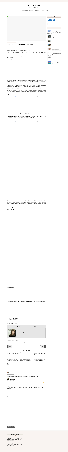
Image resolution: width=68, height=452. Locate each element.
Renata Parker (15, 46)
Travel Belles (34, 5)
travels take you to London (15, 52)
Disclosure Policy (26, 1)
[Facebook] (49, 20)
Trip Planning (37, 10)
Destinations (31, 10)
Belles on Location (11, 42)
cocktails (19, 90)
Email (8, 401)
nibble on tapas (37, 203)
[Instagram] (51, 20)
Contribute (13, 1)
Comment (9, 410)
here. (29, 50)
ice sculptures (13, 117)
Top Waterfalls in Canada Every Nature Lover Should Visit (25, 360)
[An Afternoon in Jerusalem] (9, 346)
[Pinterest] (54, 20)
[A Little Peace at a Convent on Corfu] (43, 346)
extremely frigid (24, 88)
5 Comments (26, 342)
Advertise (19, 1)
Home (3, 1)
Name (8, 396)
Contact (7, 1)
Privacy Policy (34, 1)
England (9, 340)
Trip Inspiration (25, 10)
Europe (13, 340)
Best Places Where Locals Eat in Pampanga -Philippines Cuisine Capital (39, 360)
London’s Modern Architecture (16, 386)
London (17, 340)
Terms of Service (42, 1)
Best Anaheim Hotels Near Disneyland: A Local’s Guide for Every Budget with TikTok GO (54, 32)
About (43, 10)
